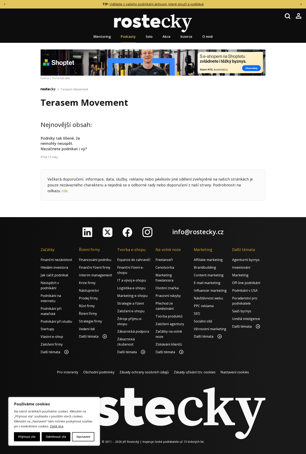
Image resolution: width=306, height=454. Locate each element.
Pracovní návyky (168, 295)
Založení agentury (169, 324)
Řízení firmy (88, 313)
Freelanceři (164, 259)
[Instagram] (147, 232)
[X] (107, 232)
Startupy (47, 329)
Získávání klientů (168, 344)
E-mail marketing (207, 283)
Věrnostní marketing (210, 329)
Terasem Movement (74, 89)
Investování (241, 267)
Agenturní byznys (246, 259)
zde (64, 190)
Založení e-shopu (130, 311)
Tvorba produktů (169, 316)
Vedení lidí (87, 329)
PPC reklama (204, 306)
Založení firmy (52, 344)
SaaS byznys (241, 311)
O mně (207, 36)
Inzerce (186, 36)
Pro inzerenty (67, 372)
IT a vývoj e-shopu (131, 280)
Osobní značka (167, 288)
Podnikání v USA (244, 290)
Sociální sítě (203, 321)
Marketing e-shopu (132, 295)
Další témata (51, 352)
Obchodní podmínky (98, 372)
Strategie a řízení (130, 303)
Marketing (240, 275)
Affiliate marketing (208, 259)
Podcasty (128, 36)
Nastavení (83, 437)
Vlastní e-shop (52, 336)
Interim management (95, 275)
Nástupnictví (89, 290)
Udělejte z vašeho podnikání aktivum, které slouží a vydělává (156, 4)
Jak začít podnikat (54, 275)
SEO (197, 313)
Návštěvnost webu (208, 298)
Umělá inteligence (246, 318)
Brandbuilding (205, 267)
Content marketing (209, 275)
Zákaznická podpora (133, 331)
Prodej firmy (88, 298)
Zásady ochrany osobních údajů (144, 372)
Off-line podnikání (246, 283)
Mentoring (102, 36)
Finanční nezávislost (56, 259)
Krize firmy (87, 283)
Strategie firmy (90, 321)
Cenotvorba (164, 267)
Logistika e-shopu (131, 288)
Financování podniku (95, 259)
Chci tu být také (61, 78)
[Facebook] (127, 232)
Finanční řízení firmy (94, 267)
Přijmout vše (27, 437)
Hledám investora (54, 267)
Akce (166, 36)
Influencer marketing (210, 290)
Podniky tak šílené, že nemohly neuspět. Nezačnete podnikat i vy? (64, 143)
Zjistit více (56, 426)
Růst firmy (87, 306)
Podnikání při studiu (56, 321)
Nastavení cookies (234, 372)
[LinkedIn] (87, 232)
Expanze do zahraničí (133, 259)
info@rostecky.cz (198, 232)
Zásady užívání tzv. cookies (194, 372)
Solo (149, 36)
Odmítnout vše (56, 437)
